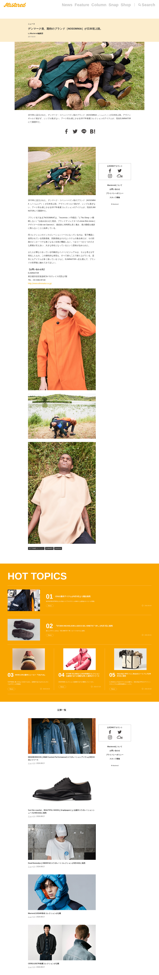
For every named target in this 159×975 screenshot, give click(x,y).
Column (98, 5)
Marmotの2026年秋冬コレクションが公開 (44, 913)
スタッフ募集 (115, 197)
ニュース (31, 24)
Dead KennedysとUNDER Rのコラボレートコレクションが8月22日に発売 (56, 863)
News (67, 5)
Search (148, 5)
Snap (114, 5)
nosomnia (58, 548)
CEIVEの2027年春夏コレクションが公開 (43, 964)
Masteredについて (114, 185)
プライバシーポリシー (114, 193)
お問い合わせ (115, 189)
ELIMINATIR (49, 548)
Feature (82, 5)
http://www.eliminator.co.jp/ (40, 283)
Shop (126, 5)
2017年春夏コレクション (36, 548)
